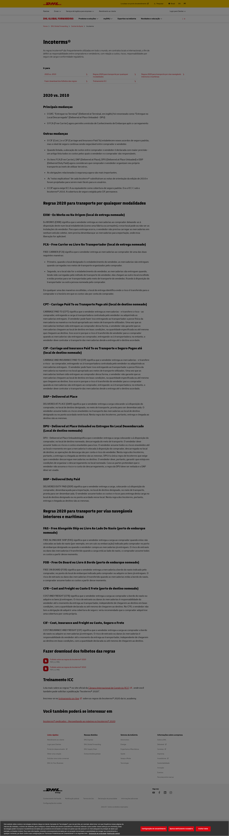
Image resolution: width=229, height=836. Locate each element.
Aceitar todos (203, 829)
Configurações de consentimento (154, 829)
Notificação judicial (113, 833)
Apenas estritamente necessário (181, 829)
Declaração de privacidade (98, 833)
